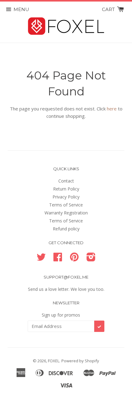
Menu (21, 9)
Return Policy (66, 189)
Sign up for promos (61, 315)
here (112, 109)
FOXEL (53, 361)
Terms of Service (66, 205)
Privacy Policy (66, 197)
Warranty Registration (66, 213)
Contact (66, 181)
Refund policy (66, 229)
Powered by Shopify (80, 361)
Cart (109, 9)
